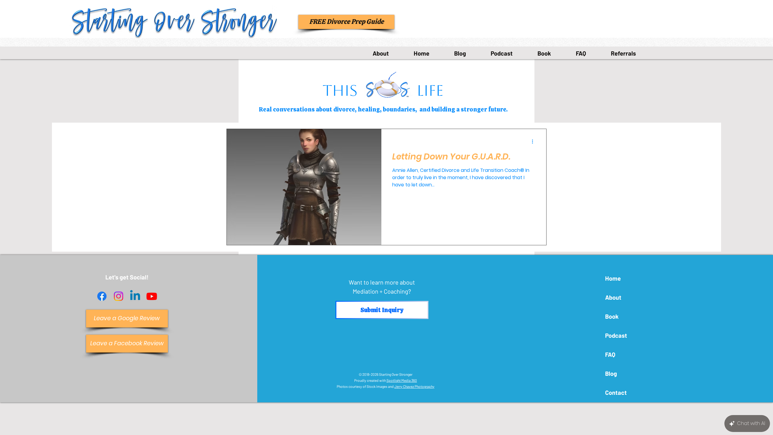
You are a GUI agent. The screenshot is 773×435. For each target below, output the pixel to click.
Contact (616, 392)
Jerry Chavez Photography (414, 386)
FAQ (610, 354)
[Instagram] (118, 296)
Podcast (616, 335)
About (613, 297)
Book (612, 316)
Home (613, 278)
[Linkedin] (135, 296)
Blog (611, 373)
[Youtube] (152, 296)
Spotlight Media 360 (401, 380)
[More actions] (534, 141)
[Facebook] (102, 296)
